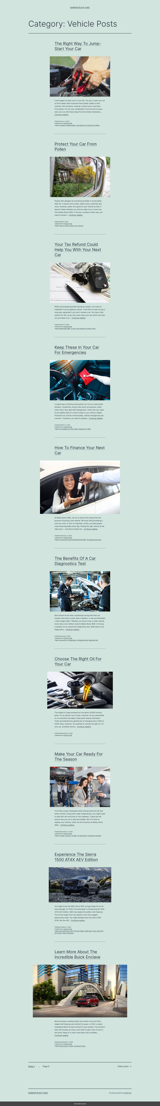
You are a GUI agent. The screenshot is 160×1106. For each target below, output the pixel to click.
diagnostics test (93, 640)
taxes (93, 329)
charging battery (71, 125)
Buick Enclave (63, 1046)
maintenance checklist (94, 836)
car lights (74, 836)
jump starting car (81, 125)
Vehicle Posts (68, 123)
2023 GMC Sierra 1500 (66, 931)
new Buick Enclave (79, 1046)
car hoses (68, 836)
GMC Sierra (88, 931)
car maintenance (82, 836)
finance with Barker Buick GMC (77, 540)
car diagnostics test (82, 640)
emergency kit (82, 429)
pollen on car (73, 226)
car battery (62, 125)
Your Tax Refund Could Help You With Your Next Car (78, 249)
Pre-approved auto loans (94, 540)
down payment (80, 329)
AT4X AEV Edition (79, 931)
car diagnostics (71, 640)
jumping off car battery (93, 125)
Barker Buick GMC (80, 7)
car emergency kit (64, 429)
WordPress (127, 1093)
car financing (63, 540)
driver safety (74, 429)
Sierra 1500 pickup (68, 933)
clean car (62, 226)
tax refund (89, 329)
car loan (73, 329)
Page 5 (46, 1066)
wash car (80, 226)
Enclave (70, 1046)
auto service (62, 640)
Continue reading (61, 115)
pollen (67, 226)
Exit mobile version (80, 1104)
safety (89, 429)
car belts (61, 836)
